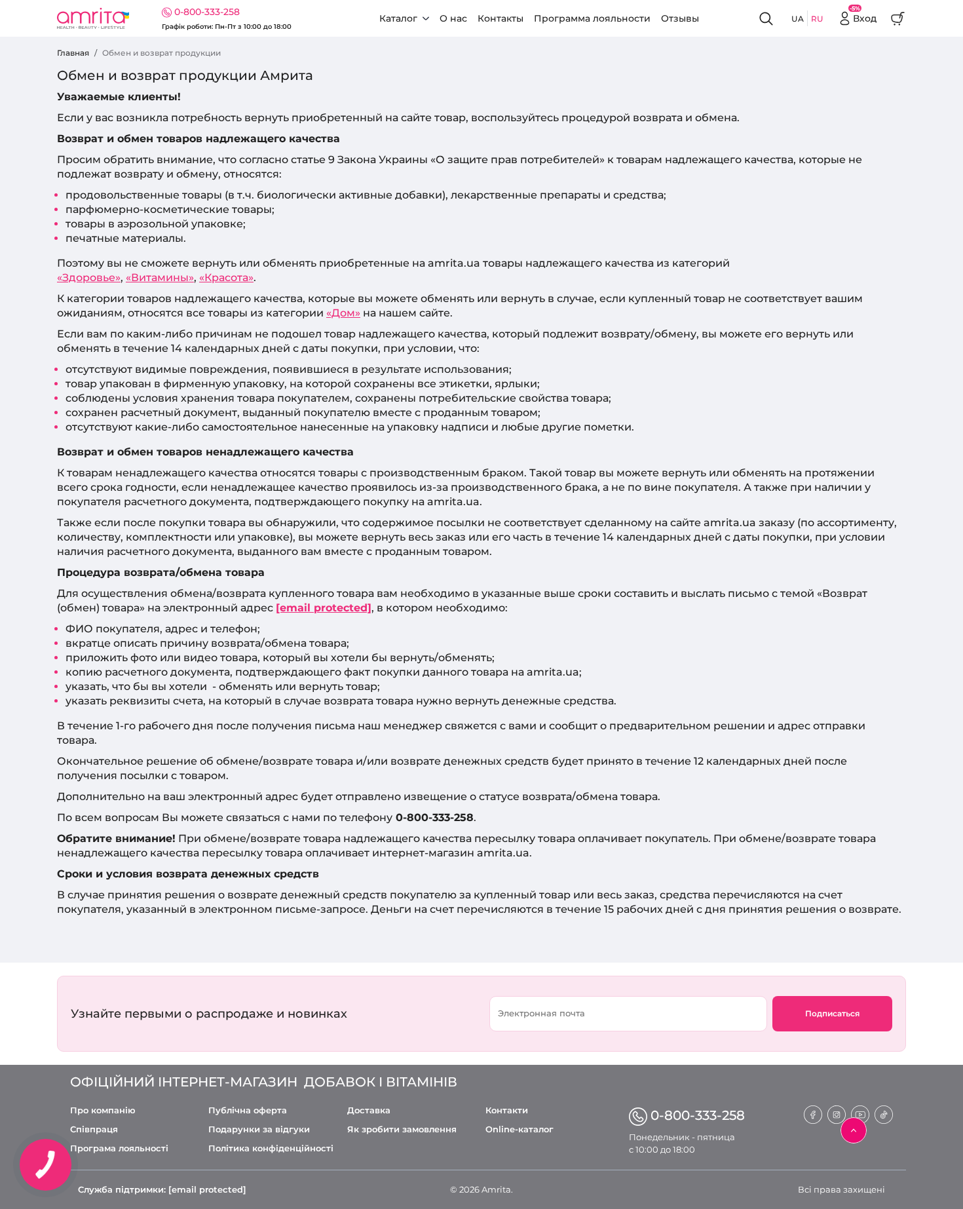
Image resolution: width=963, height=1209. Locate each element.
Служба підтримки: (162, 1189)
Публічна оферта (247, 1110)
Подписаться (832, 1013)
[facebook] (813, 1113)
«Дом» (343, 313)
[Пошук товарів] (767, 19)
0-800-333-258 (207, 12)
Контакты (500, 18)
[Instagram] (836, 1113)
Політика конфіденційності (270, 1148)
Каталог (398, 18)
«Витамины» (160, 277)
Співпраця (94, 1129)
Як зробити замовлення (402, 1129)
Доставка (368, 1110)
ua (797, 19)
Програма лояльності (119, 1148)
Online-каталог (519, 1129)
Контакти (506, 1110)
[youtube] (860, 1113)
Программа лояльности (592, 18)
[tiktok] (884, 1113)
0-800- (698, 1115)
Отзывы (680, 18)
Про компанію (103, 1110)
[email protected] (323, 608)
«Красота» (226, 277)
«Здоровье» (89, 277)
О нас (453, 18)
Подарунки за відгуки (259, 1129)
